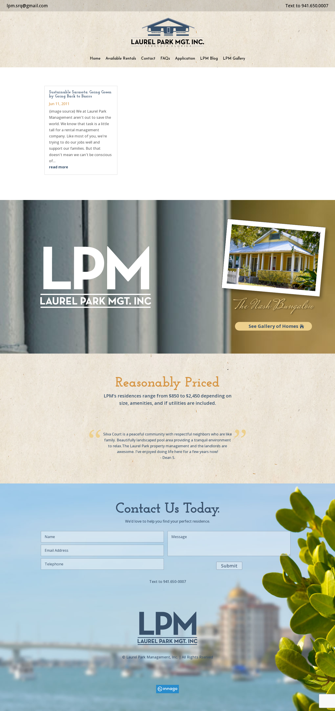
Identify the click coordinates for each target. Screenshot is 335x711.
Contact (148, 59)
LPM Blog (209, 59)
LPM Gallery (234, 59)
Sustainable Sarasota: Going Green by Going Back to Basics (80, 94)
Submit (229, 566)
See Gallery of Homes (273, 326)
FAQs (165, 59)
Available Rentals (121, 59)
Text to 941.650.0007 (306, 6)
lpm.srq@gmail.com (27, 6)
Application (185, 59)
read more (58, 167)
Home (95, 59)
